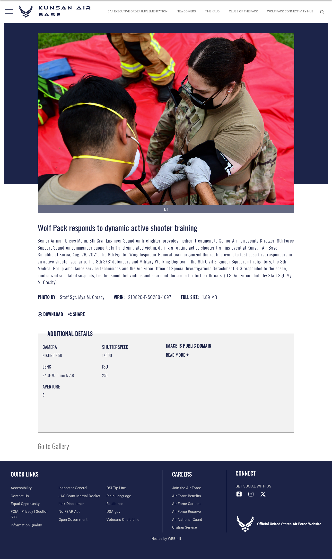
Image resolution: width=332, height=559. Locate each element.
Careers (182, 474)
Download (52, 314)
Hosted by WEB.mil (166, 539)
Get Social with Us (253, 486)
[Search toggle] (323, 11)
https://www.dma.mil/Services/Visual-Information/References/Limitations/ (223, 392)
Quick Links (24, 474)
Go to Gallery (53, 446)
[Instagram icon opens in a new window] (251, 494)
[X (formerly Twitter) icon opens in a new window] (263, 494)
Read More (176, 355)
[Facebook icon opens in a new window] (239, 494)
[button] (8, 11)
